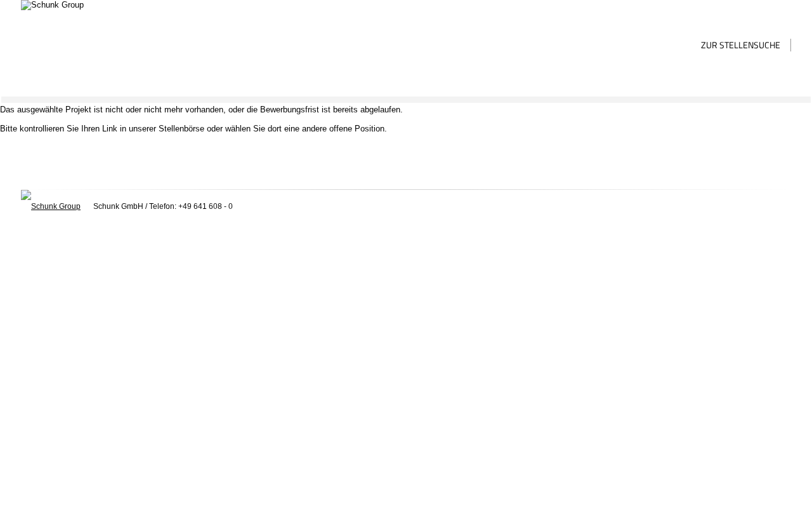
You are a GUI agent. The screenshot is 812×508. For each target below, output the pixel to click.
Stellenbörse (181, 128)
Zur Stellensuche (740, 44)
